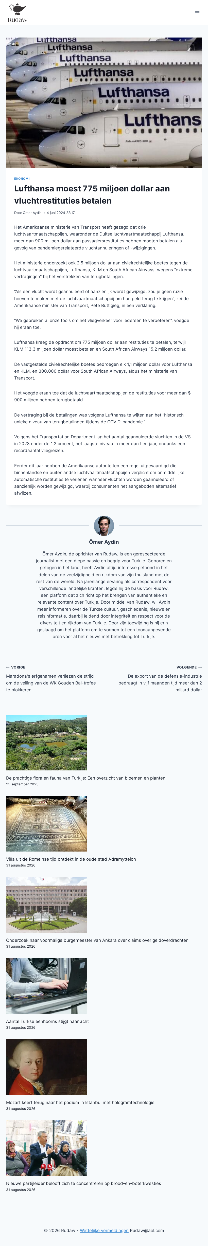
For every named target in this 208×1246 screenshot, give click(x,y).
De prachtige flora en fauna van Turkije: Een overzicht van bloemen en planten (85, 778)
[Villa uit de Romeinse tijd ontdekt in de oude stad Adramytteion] (104, 824)
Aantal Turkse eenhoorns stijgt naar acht (47, 1021)
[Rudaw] (17, 12)
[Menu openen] (197, 12)
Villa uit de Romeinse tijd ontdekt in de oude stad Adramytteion (71, 859)
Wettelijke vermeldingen (104, 1230)
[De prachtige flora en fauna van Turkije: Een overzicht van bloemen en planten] (104, 742)
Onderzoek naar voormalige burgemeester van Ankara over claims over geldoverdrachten (97, 940)
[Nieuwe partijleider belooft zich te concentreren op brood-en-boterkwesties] (104, 1148)
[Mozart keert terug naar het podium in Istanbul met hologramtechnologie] (104, 1067)
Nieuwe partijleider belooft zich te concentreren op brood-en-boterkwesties (83, 1183)
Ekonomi (21, 178)
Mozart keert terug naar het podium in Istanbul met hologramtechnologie (80, 1102)
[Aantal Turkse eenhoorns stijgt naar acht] (104, 986)
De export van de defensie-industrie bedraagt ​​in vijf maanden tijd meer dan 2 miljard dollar (160, 678)
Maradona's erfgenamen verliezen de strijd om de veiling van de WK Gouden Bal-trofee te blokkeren (51, 678)
